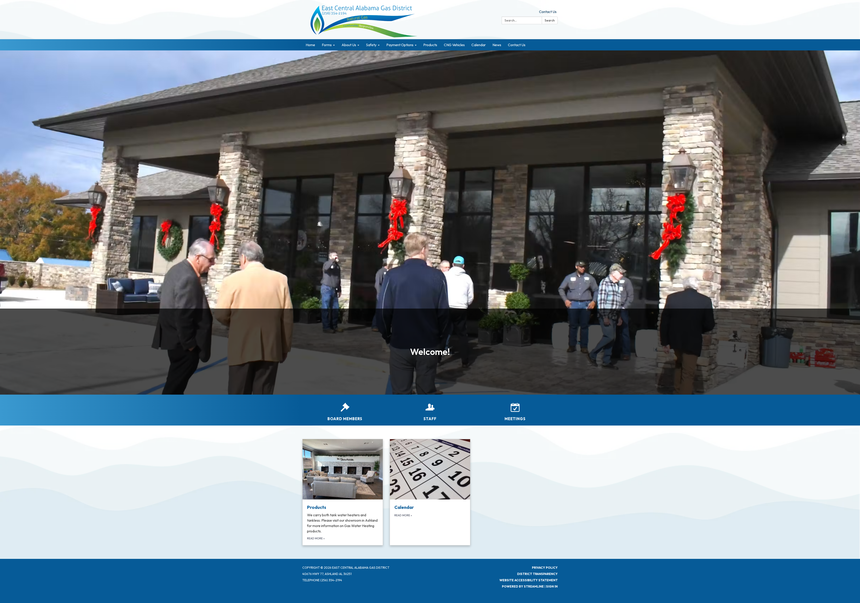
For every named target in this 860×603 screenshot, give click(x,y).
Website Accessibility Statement (528, 580)
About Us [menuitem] (349, 45)
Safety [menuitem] (371, 45)
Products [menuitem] (430, 45)
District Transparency (537, 574)
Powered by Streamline (523, 586)
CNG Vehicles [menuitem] (454, 45)
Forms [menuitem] (327, 45)
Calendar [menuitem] (478, 45)
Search (550, 20)
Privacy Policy (545, 568)
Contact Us (548, 11)
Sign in (552, 586)
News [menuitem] (496, 45)
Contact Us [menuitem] (516, 45)
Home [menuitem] (310, 45)
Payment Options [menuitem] (399, 45)
